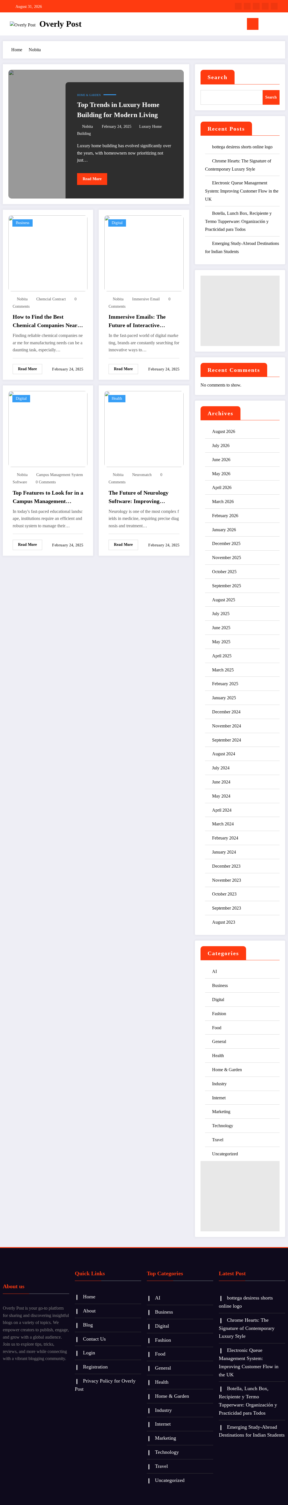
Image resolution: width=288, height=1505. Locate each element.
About (89, 1311)
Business (22, 223)
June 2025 (221, 627)
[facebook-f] (238, 6)
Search (218, 77)
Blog (88, 1325)
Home (89, 1296)
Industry (219, 1083)
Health (117, 398)
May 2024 (221, 796)
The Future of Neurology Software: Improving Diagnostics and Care (138, 497)
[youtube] (274, 6)
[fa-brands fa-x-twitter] (247, 6)
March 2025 (223, 669)
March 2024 (223, 823)
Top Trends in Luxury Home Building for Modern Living (118, 110)
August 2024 (223, 753)
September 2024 (226, 740)
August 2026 (223, 431)
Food (216, 1027)
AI (214, 971)
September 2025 (226, 585)
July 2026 (221, 445)
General (219, 1041)
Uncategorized (225, 1153)
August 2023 (223, 922)
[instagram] (265, 6)
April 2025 (221, 655)
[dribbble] (256, 6)
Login (89, 1353)
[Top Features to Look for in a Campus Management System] (47, 428)
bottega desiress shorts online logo (242, 146)
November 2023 (226, 880)
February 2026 (225, 515)
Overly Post (60, 23)
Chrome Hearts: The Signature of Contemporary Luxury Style (246, 1328)
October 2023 (224, 894)
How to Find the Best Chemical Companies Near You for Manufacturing (45, 321)
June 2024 (221, 782)
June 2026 (221, 459)
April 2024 (221, 810)
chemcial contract (51, 299)
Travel (217, 1139)
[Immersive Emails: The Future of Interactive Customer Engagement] (143, 253)
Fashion (219, 1013)
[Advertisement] (240, 311)
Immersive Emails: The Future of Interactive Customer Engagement (137, 321)
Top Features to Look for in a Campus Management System (48, 497)
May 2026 (221, 473)
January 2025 (224, 697)
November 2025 (226, 557)
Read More (92, 179)
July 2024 (221, 767)
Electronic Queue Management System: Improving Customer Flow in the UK (241, 191)
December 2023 (226, 866)
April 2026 (221, 487)
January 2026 (224, 529)
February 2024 (225, 838)
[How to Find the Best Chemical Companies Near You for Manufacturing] (47, 253)
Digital (117, 223)
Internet (219, 1097)
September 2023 (226, 908)
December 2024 (226, 711)
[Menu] (252, 24)
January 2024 (224, 852)
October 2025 (224, 571)
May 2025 (221, 641)
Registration (95, 1367)
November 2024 (226, 726)
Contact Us (94, 1339)
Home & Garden (89, 95)
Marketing (221, 1111)
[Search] (271, 25)
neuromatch (142, 475)
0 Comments (46, 482)
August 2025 (223, 599)
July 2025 (221, 613)
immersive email (146, 299)
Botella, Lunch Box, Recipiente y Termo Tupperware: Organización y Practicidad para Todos (238, 221)
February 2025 (225, 683)
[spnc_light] (280, 23)
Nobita (87, 126)
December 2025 (226, 543)
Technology (222, 1125)
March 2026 (223, 501)
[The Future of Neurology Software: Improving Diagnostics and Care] (143, 428)
